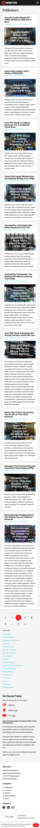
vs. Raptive (7, 793)
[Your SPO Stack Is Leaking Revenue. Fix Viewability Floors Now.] (20, 146)
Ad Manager (7, 634)
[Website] (5, 705)
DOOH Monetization (10, 779)
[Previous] (5, 617)
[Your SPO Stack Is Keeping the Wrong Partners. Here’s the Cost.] (20, 369)
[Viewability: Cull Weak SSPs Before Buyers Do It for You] (20, 246)
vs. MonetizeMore (9, 796)
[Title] (12, 807)
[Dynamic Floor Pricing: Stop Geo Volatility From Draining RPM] (20, 486)
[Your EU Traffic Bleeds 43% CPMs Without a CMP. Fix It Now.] (20, 40)
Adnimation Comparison (11, 640)
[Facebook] (4, 807)
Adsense (6, 644)
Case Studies (7, 656)
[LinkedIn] (8, 807)
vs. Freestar (7, 790)
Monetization (7, 675)
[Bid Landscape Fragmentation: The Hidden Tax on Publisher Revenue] (20, 560)
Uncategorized (8, 687)
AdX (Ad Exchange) (10, 650)
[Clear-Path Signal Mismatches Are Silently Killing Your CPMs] (20, 197)
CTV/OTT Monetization (11, 776)
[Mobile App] (5, 710)
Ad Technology (8, 637)
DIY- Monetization (9, 669)
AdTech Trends (8, 647)
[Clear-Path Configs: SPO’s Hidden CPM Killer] (20, 93)
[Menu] (37, 2)
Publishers (6, 684)
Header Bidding (8, 672)
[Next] (25, 624)
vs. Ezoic (6, 799)
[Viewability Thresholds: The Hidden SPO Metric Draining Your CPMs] (20, 299)
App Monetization (9, 653)
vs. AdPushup (8, 787)
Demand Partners (9, 662)
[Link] (9, 3)
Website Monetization (11, 770)
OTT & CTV (7, 678)
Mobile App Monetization (12, 773)
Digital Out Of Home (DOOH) (13, 665)
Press (5, 681)
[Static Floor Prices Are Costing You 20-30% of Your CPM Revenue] (20, 435)
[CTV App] (5, 716)
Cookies (6, 659)
